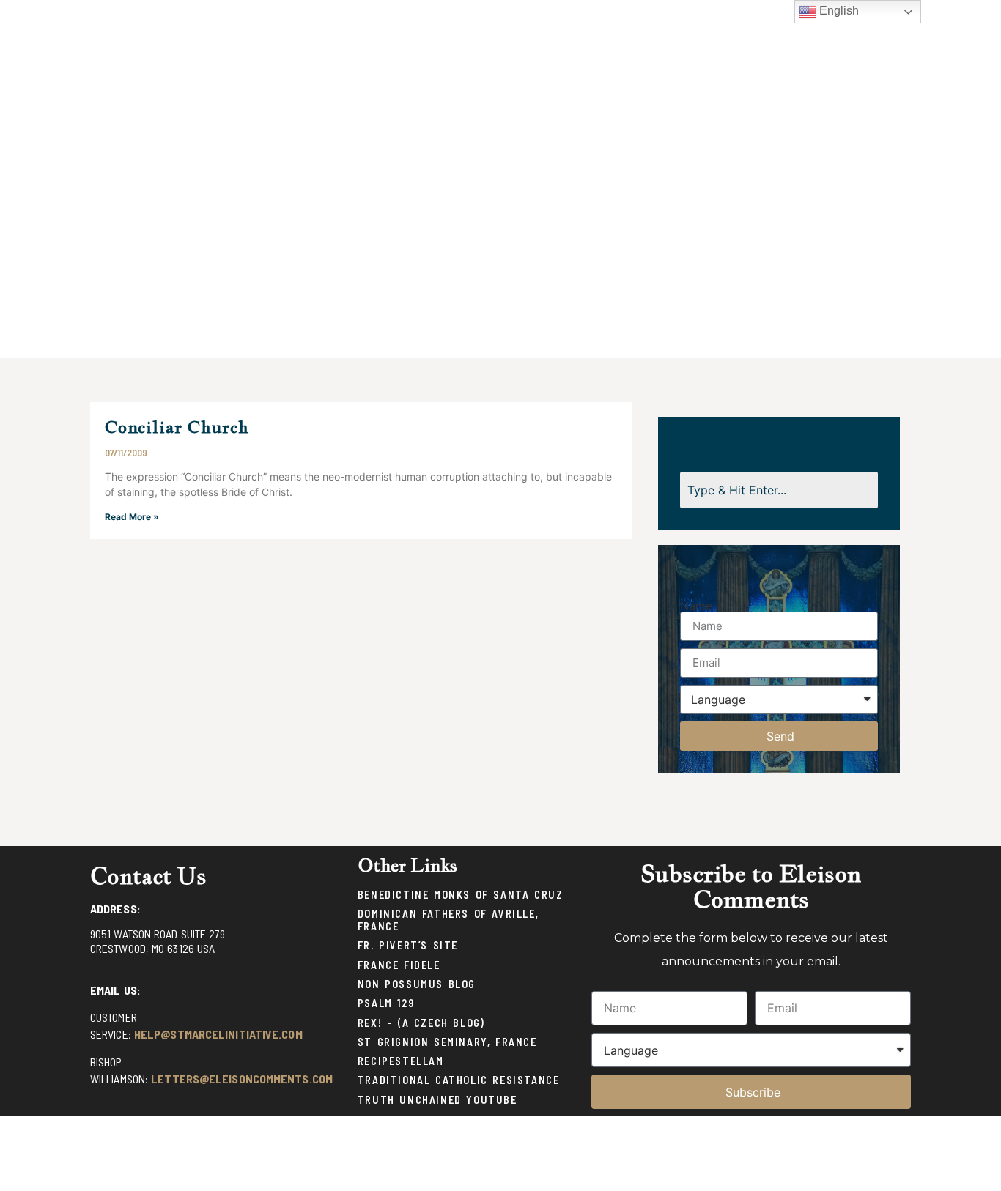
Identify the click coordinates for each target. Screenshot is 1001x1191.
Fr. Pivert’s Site (408, 945)
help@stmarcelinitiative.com (218, 1034)
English (837, 10)
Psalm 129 (386, 1003)
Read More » (132, 516)
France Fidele (399, 965)
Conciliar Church (177, 426)
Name (696, 606)
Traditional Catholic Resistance (459, 1080)
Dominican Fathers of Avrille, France (448, 920)
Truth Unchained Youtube (437, 1100)
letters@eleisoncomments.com (242, 1079)
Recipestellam (401, 1061)
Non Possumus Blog (417, 984)
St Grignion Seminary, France (447, 1042)
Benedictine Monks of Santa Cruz (461, 894)
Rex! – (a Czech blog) (421, 1023)
